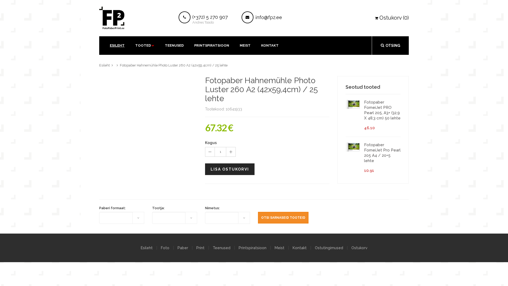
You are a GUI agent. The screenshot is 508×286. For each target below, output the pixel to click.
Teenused (174, 45)
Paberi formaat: (112, 208)
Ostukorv (359, 248)
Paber (183, 248)
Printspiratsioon (211, 45)
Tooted (143, 45)
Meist (245, 45)
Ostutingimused (329, 248)
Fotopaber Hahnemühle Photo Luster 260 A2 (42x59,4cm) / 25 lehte (174, 65)
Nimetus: (212, 208)
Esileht (117, 45)
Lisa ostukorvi (230, 169)
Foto (165, 248)
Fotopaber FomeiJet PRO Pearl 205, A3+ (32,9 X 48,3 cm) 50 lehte (382, 110)
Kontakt (300, 248)
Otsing (392, 45)
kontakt (270, 45)
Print (200, 248)
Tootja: (158, 208)
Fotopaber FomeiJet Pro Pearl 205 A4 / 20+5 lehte (382, 152)
